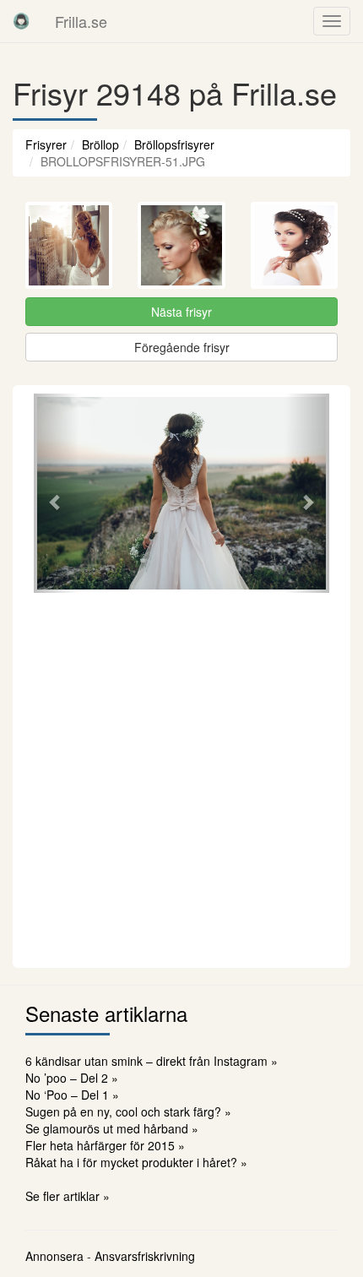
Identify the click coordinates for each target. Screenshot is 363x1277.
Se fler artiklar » (67, 1195)
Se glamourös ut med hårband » (111, 1128)
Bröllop (100, 144)
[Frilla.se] (21, 21)
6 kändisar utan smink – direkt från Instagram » (151, 1060)
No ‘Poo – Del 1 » (72, 1094)
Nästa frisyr (181, 311)
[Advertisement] (181, 777)
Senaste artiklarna (106, 1013)
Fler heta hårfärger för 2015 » (105, 1145)
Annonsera (54, 1255)
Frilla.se (81, 21)
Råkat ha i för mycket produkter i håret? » (136, 1162)
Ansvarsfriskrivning (145, 1255)
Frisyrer (46, 144)
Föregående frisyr (182, 347)
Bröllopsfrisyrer (174, 144)
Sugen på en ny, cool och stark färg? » (128, 1111)
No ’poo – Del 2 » (71, 1077)
